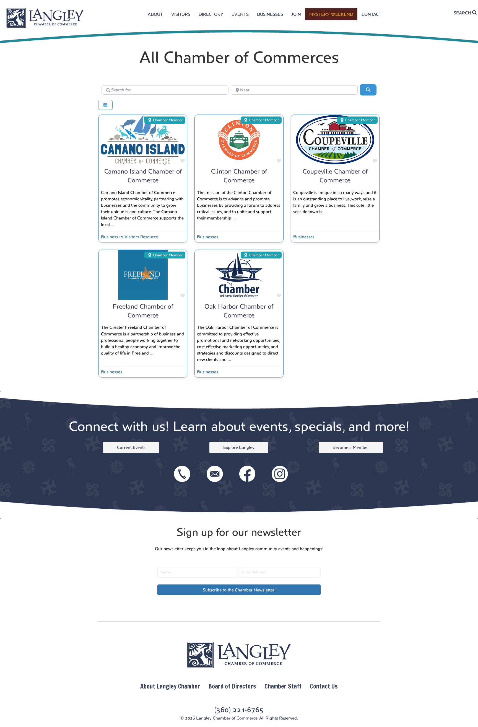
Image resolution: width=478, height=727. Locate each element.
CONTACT (371, 14)
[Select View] (105, 105)
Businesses (207, 236)
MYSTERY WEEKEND (331, 14)
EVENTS (240, 14)
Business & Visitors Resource (129, 236)
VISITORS (180, 14)
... (112, 224)
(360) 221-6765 (239, 710)
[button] (239, 589)
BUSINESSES (270, 14)
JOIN (296, 14)
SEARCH (463, 13)
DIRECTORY (211, 14)
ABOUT (155, 14)
